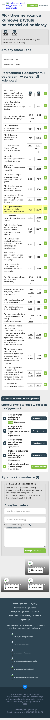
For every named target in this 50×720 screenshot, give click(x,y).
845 (39, 385)
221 (38, 220)
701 (30, 372)
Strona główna (20, 604)
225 (39, 289)
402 (30, 321)
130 (39, 95)
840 (38, 337)
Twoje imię (18, 511)
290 (39, 159)
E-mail (16, 519)
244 (30, 334)
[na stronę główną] (17, 5)
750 (39, 189)
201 (30, 95)
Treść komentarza (13, 528)
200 (14, 34)
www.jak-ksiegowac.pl (23, 637)
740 (30, 229)
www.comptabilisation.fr (24, 669)
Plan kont (13, 616)
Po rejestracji (39, 418)
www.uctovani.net (21, 645)
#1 (7, 484)
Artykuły (33, 604)
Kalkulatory (25, 616)
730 (39, 217)
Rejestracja (43, 5)
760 (39, 129)
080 (30, 115)
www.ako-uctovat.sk (22, 653)
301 (31, 289)
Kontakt (37, 616)
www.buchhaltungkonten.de (25, 661)
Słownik (35, 612)
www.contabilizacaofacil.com (26, 677)
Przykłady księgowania (25, 608)
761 (30, 106)
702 (38, 145)
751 (5, 34)
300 (30, 277)
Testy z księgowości (20, 612)
